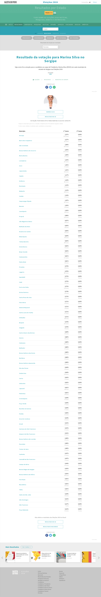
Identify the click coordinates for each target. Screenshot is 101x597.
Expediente (62, 580)
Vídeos (61, 577)
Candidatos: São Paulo (44, 586)
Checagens (69, 24)
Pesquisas (37, 24)
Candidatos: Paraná (43, 591)
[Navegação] (6, 24)
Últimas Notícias (42, 573)
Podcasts (61, 578)
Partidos (40, 593)
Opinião (53, 24)
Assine (61, 571)
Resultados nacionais (50, 526)
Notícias (46, 24)
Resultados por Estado (50, 8)
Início (11, 24)
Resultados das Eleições (44, 577)
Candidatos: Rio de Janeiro (45, 587)
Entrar (95, 2)
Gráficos (85, 24)
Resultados (18, 24)
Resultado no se (50, 116)
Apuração (40, 33)
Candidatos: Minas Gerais (44, 589)
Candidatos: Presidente (44, 584)
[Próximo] (99, 558)
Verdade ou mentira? (43, 580)
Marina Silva (50, 112)
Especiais (61, 573)
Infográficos (62, 575)
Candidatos (28, 24)
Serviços (61, 24)
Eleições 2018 (50, 2)
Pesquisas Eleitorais (43, 578)
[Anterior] (2, 558)
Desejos (77, 24)
